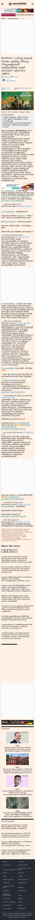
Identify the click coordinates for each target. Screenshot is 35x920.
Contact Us (6, 865)
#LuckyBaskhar (8, 191)
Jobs (4, 876)
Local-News (22, 891)
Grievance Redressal (10, 870)
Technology (22, 883)
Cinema (22, 19)
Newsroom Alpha (5, 88)
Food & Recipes (8, 880)
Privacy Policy (23, 865)
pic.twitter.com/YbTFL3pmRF (13, 517)
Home (3, 19)
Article (20, 902)
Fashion (20, 899)
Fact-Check (6, 899)
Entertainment (13, 19)
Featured (5, 728)
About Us (21, 862)
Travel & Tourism (9, 902)
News (5, 873)
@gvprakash (10, 222)
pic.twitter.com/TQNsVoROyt (13, 429)
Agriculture (7, 905)
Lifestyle (6, 891)
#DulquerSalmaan (9, 197)
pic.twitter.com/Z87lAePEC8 (13, 392)
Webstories (22, 908)
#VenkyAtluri (24, 197)
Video (20, 895)
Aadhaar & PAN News (8, 886)
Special (20, 905)
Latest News (7, 908)
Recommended (7, 821)
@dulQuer (21, 216)
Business (21, 873)
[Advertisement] (17, 37)
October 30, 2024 (24, 206)
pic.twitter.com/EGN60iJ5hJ (12, 201)
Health (20, 876)
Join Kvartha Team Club (24, 869)
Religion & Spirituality (7, 894)
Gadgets (21, 887)
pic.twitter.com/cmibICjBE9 (12, 499)
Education (6, 883)
